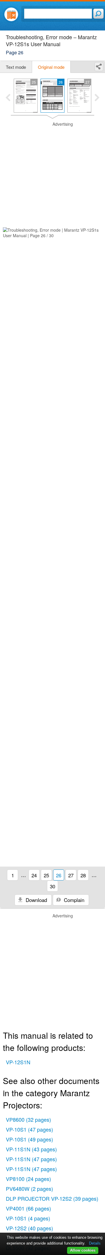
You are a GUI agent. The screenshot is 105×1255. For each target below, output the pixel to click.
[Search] (98, 14)
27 (71, 875)
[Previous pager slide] (8, 98)
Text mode (16, 67)
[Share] (98, 66)
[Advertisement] (52, 173)
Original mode (51, 67)
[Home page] (11, 14)
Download (35, 899)
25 (46, 875)
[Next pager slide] (97, 98)
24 (34, 875)
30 (52, 886)
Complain (73, 899)
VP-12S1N (18, 1062)
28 (83, 875)
